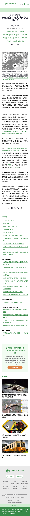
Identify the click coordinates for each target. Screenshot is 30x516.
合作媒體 (15, 486)
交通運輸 (10, 38)
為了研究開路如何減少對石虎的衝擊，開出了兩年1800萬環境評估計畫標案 (15, 78)
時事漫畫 (16, 26)
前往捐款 (15, 368)
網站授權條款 (24, 484)
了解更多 (12, 513)
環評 (18, 35)
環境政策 (8, 41)
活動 (15, 481)
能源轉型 (17, 38)
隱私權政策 (6, 488)
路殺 (4, 38)
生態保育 (5, 35)
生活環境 (22, 31)
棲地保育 (24, 35)
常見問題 (5, 486)
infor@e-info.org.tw (17, 502)
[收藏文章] (8, 44)
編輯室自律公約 (15, 484)
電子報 (21, 4)
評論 (12, 26)
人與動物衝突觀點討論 (11, 31)
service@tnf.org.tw (17, 500)
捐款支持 (19, 476)
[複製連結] (21, 44)
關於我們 (24, 481)
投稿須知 (24, 486)
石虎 (14, 41)
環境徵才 (5, 481)
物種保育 (12, 35)
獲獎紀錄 (15, 488)
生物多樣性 (21, 41)
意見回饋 (24, 488)
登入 (28, 4)
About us (5, 484)
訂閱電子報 (10, 476)
